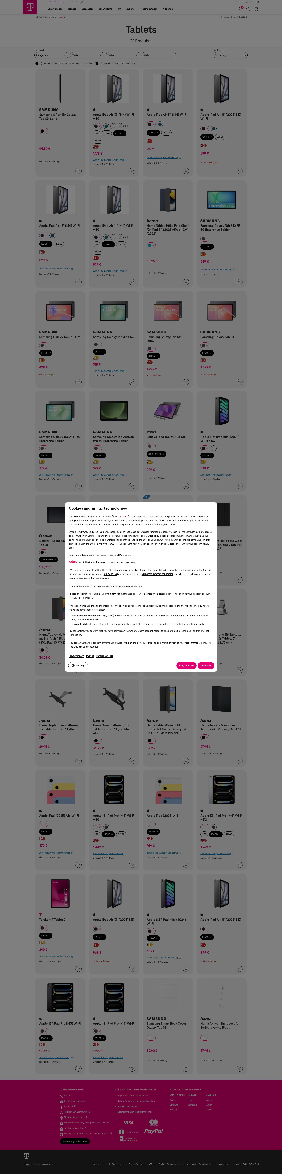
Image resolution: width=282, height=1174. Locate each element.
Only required (186, 665)
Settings (80, 665)
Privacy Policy (76, 656)
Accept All (206, 665)
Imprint (90, 656)
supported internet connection (157, 574)
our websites (110, 574)
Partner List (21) (104, 656)
